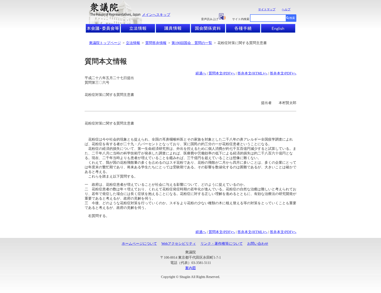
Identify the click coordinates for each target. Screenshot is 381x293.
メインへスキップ (156, 15)
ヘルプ (286, 9)
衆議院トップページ (105, 43)
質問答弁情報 (155, 43)
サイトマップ (266, 9)
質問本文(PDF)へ (222, 73)
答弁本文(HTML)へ (252, 73)
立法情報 (133, 43)
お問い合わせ (257, 243)
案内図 (190, 268)
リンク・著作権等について (221, 243)
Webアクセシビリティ (178, 243)
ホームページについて (139, 243)
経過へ (201, 73)
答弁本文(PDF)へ (283, 73)
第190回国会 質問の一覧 (192, 43)
